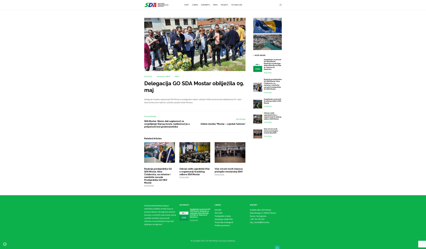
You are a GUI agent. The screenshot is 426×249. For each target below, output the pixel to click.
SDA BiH (218, 210)
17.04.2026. (268, 106)
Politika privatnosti (222, 225)
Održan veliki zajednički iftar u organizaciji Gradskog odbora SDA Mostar (194, 172)
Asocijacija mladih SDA (224, 219)
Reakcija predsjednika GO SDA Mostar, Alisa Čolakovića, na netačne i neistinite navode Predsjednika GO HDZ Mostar (158, 176)
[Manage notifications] (5, 244)
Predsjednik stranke (223, 216)
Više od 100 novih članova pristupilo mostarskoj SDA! (229, 170)
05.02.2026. (268, 136)
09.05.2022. (148, 77)
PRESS (168, 77)
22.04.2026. (268, 93)
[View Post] (159, 152)
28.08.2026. (268, 73)
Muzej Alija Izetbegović (224, 222)
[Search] (280, 5)
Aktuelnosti (161, 77)
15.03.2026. (268, 122)
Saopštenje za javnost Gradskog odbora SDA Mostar (272, 101)
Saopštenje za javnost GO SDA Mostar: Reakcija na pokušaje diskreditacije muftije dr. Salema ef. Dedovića (272, 64)
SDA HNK (218, 213)
